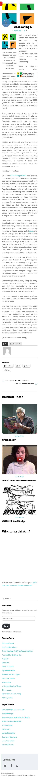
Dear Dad (5, 663)
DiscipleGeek (6, 773)
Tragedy (5, 659)
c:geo (31, 231)
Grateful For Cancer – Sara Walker (19, 480)
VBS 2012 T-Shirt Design (14, 521)
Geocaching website (18, 176)
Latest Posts (16, 344)
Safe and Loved (8, 643)
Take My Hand (7, 698)
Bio (6, 344)
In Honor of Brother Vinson (11, 686)
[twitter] (5, 766)
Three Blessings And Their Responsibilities (17, 651)
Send (6, 626)
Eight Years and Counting (11, 694)
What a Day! (6, 682)
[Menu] (1, 4)
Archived (17, 31)
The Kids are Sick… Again (11, 674)
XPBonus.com (9, 439)
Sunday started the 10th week (16, 380)
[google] (18, 766)
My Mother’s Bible (8, 670)
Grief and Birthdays (9, 647)
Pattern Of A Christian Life (11, 655)
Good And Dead (8, 667)
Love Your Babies (8, 678)
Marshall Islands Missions (24, 384)
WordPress (12, 775)
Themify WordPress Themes (26, 775)
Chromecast (7, 690)
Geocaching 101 (23, 27)
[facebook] (11, 766)
